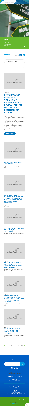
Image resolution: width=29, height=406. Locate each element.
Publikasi (8, 42)
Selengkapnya (9, 133)
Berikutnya (24, 346)
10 (18, 346)
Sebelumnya (5, 346)
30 (22, 346)
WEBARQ (22, 399)
